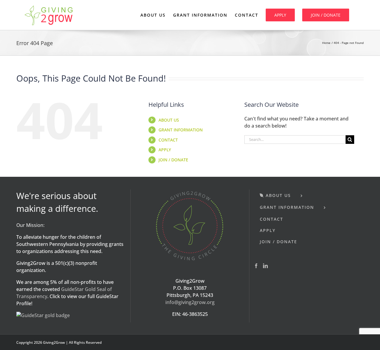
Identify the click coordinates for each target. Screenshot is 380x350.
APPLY (165, 149)
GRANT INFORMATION (181, 130)
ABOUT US (169, 120)
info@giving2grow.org (190, 302)
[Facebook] (256, 265)
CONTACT (168, 140)
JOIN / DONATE (173, 160)
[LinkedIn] (265, 265)
